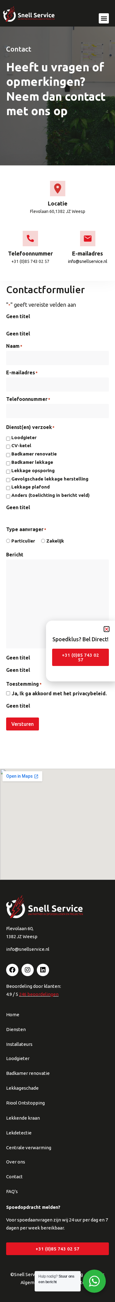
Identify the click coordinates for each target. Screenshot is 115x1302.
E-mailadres (87, 253)
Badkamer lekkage (32, 462)
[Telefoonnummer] (30, 238)
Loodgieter (23, 437)
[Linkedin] (43, 970)
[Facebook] (12, 970)
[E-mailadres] (87, 238)
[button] (104, 18)
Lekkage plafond (30, 487)
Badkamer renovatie (34, 453)
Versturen (22, 724)
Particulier (23, 541)
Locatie (57, 203)
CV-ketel (21, 445)
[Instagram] (27, 970)
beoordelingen (39, 994)
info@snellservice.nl (87, 261)
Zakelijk (55, 541)
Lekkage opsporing (33, 470)
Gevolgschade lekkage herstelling (49, 478)
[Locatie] (57, 188)
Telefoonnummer (30, 253)
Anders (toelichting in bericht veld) (50, 495)
